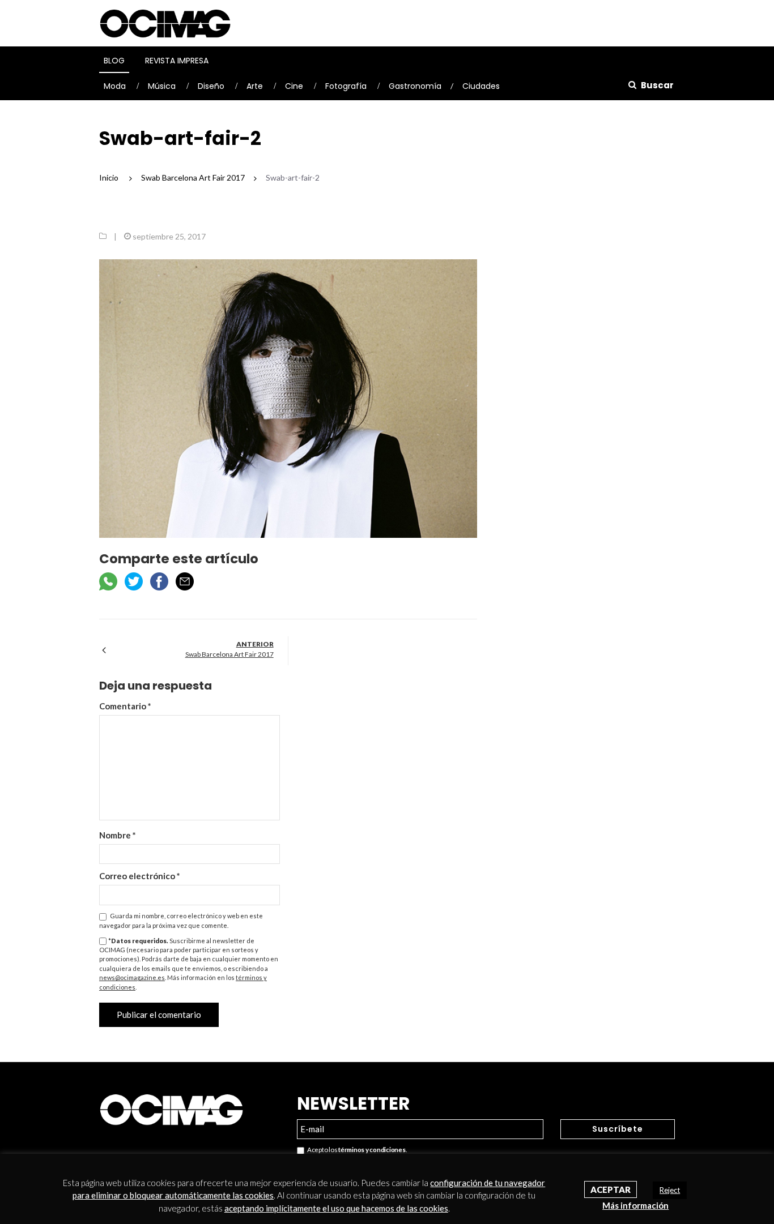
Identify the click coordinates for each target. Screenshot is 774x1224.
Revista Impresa (177, 60)
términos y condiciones (371, 1149)
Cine (294, 86)
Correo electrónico (139, 876)
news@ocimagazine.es (132, 977)
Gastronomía (415, 86)
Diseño (211, 86)
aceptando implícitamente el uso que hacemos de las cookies (336, 1208)
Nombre (117, 835)
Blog (114, 60)
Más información (635, 1205)
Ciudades (481, 86)
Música (162, 86)
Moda (115, 86)
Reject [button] (670, 1190)
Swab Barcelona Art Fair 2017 (229, 654)
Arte (254, 86)
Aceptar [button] (610, 1189)
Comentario (125, 706)
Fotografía (346, 86)
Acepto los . (355, 1149)
